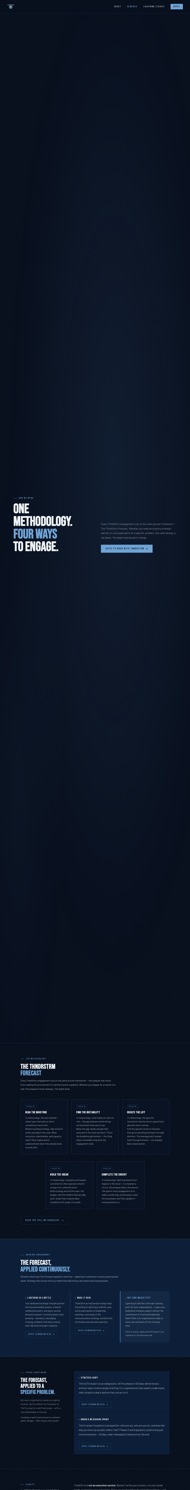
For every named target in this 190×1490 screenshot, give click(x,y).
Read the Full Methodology (42, 1220)
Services (132, 6)
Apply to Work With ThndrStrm (125, 548)
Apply (177, 6)
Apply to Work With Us (39, 1334)
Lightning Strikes (154, 6)
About (117, 6)
